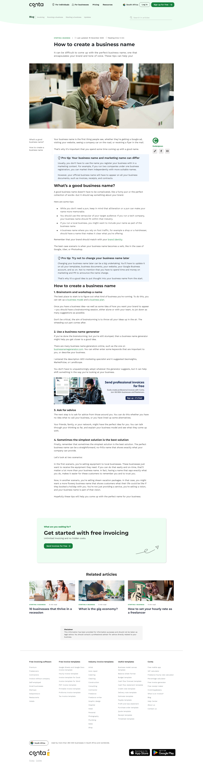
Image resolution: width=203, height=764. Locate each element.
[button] (38, 743)
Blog (31, 16)
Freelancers (34, 671)
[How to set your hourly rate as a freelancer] (151, 600)
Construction (93, 682)
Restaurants (34, 697)
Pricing (96, 5)
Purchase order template (128, 707)
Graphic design (94, 701)
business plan (97, 299)
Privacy (31, 760)
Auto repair (93, 671)
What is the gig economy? (98, 609)
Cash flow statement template (130, 685)
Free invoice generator (157, 682)
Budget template (125, 677)
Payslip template (125, 700)
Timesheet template (126, 719)
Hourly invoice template (68, 674)
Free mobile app (154, 667)
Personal (91, 712)
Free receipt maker (155, 686)
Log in (145, 4)
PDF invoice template (67, 685)
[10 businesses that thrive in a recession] (52, 600)
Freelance (92, 694)
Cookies (39, 760)
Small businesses (36, 686)
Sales (90, 724)
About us (151, 705)
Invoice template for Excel (69, 677)
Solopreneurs (34, 694)
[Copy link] (155, 151)
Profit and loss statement (128, 704)
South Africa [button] (132, 5)
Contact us (152, 709)
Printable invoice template (69, 689)
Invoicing (40, 17)
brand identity (115, 239)
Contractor (92, 690)
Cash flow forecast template (129, 681)
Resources (108, 5)
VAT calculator (153, 671)
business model (75, 299)
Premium (33, 667)
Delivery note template (127, 692)
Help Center (152, 701)
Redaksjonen (158, 146)
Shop (90, 727)
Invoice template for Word (69, 681)
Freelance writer (95, 697)
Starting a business (73, 17)
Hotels (31, 701)
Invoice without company (39, 679)
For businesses (82, 5)
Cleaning (91, 679)
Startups (32, 690)
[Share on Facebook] (161, 151)
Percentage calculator (156, 679)
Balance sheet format (127, 674)
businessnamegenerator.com (68, 349)
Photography (93, 716)
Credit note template (126, 689)
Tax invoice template (67, 696)
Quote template (124, 711)
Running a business (55, 17)
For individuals (62, 5)
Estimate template (125, 696)
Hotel (90, 709)
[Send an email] (167, 151)
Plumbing (92, 720)
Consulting (92, 686)
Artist (90, 667)
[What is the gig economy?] (101, 600)
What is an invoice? (156, 694)
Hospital (91, 705)
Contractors (34, 675)
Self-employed (35, 682)
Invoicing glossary (155, 690)
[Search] (131, 17)
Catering (91, 675)
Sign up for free (161, 5)
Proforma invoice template (69, 692)
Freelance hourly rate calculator (161, 675)
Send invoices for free (57, 546)
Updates (87, 17)
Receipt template (125, 715)
